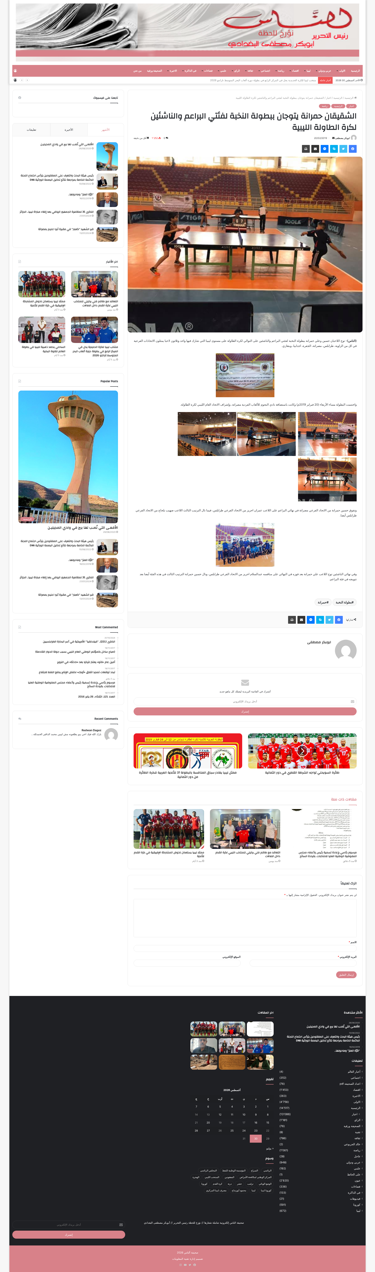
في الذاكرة (190, 70)
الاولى (342, 70)
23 (255, 1130)
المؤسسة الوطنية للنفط (234, 1170)
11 (232, 1114)
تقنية (357, 1132)
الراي (237, 70)
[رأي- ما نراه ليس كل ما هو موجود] (260, 1062)
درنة (230, 1183)
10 (244, 1114)
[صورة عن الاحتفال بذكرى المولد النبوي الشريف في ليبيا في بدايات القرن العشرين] (232, 1062)
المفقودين (229, 1177)
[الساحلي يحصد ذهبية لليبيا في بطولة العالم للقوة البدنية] (41, 330)
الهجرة (196, 1177)
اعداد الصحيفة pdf (350, 1083)
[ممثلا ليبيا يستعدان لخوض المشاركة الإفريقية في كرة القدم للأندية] (169, 829)
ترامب (250, 1183)
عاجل (357, 1156)
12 (220, 1114)
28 (196, 1130)
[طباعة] (306, 149)
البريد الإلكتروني (347, 956)
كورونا (356, 1204)
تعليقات (31, 129)
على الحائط (353, 1174)
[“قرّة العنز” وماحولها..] (107, 199)
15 (267, 1122)
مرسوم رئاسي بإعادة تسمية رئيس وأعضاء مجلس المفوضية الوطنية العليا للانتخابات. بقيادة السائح (328, 854)
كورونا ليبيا (266, 1190)
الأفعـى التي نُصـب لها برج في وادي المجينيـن (67, 144)
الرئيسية (355, 70)
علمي (223, 70)
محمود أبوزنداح (239, 1190)
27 (208, 1130)
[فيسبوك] (353, 149)
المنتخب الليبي (212, 1177)
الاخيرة (173, 70)
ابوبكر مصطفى (342, 138)
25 (232, 1130)
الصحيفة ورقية (154, 70)
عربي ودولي (324, 70)
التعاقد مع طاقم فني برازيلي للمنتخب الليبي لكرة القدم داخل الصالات (247, 854)
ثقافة (250, 70)
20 (208, 1122)
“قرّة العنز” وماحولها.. (81, 194)
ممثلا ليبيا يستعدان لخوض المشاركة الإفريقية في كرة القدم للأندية (169, 854)
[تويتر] (343, 149)
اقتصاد (295, 70)
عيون (357, 1180)
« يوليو (270, 1148)
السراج (254, 1170)
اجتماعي (265, 70)
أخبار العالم (354, 1071)
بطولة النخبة (344, 602)
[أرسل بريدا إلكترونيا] (333, 138)
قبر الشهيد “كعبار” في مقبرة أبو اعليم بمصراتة (66, 229)
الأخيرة (69, 129)
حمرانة (322, 602)
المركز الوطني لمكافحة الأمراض (255, 1177)
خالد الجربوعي (352, 1144)
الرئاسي (267, 1170)
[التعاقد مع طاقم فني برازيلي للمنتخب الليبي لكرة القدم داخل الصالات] (245, 829)
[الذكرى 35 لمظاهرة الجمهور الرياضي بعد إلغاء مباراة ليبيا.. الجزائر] (107, 217)
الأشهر (106, 129)
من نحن (137, 70)
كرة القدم (217, 1183)
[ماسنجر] (325, 149)
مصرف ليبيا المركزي (216, 1190)
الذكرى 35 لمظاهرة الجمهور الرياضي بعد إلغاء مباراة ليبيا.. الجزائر (57, 211)
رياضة (281, 70)
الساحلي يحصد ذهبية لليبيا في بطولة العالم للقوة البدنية (286, 80)
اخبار (328, 97)
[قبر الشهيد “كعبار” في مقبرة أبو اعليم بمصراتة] (107, 234)
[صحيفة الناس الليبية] (187, 32)
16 (255, 1122)
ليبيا (309, 70)
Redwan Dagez (91, 730)
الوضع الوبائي (265, 1183)
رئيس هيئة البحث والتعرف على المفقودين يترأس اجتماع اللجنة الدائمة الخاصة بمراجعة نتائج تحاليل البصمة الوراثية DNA (57, 177)
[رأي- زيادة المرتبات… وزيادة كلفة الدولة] (203, 1045)
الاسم (353, 942)
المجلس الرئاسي (208, 1170)
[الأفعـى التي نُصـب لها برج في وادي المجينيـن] (107, 156)
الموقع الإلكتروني (231, 956)
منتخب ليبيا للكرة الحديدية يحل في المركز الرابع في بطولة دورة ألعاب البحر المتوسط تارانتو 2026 (95, 351)
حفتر (239, 1183)
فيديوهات (355, 1198)
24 (244, 1130)
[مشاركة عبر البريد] (315, 149)
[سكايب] (334, 149)
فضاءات (208, 70)
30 (255, 1138)
